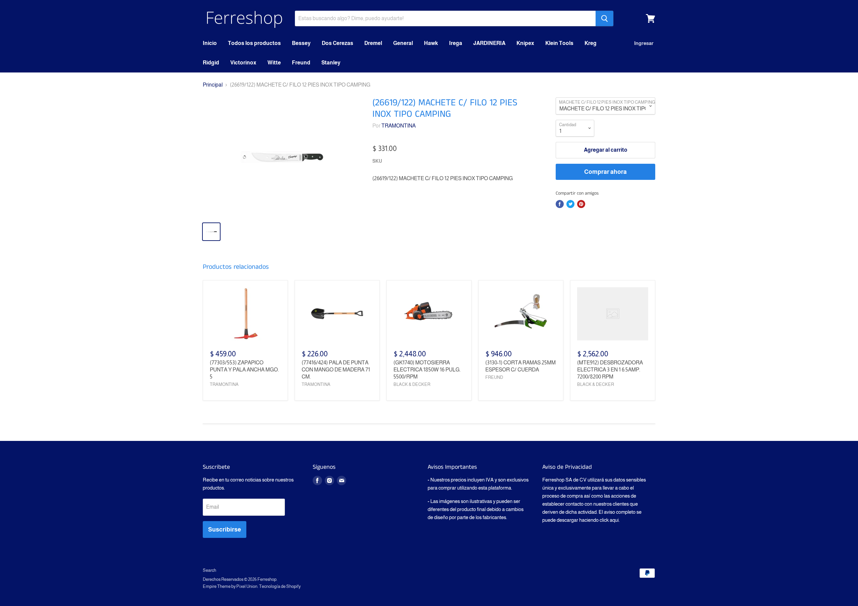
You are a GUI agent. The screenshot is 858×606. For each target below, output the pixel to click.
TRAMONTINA (398, 126)
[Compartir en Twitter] (570, 204)
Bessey (301, 43)
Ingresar (644, 43)
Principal (213, 85)
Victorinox (243, 62)
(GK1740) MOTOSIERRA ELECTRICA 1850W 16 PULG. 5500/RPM (427, 370)
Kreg (591, 43)
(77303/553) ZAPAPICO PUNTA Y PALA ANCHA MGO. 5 (244, 370)
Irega (455, 43)
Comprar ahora (605, 171)
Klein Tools (559, 43)
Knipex (525, 43)
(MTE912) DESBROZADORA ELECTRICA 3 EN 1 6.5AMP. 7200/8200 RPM (610, 370)
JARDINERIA (489, 43)
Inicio (210, 43)
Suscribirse (224, 529)
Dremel (373, 43)
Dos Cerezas (337, 43)
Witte (274, 62)
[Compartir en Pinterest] (581, 204)
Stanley (331, 62)
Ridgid (211, 62)
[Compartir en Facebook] (560, 204)
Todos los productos (254, 43)
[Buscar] (604, 18)
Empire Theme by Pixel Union (230, 586)
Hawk (431, 43)
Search (209, 570)
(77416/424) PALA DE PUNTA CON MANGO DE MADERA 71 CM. (336, 370)
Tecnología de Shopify (280, 586)
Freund (301, 62)
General (403, 43)
